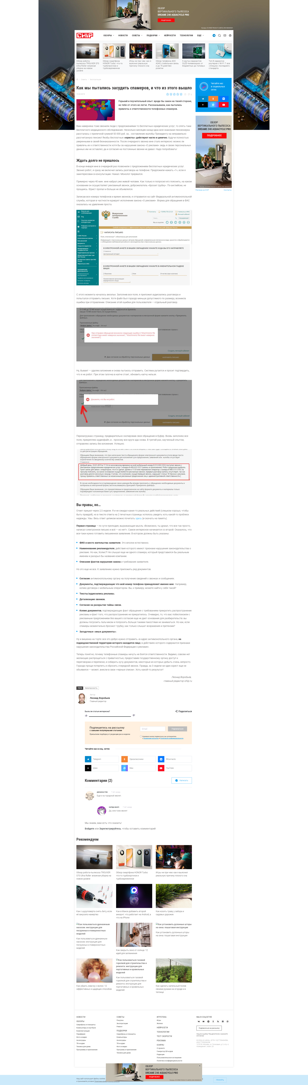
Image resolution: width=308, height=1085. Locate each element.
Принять (220, 1080)
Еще (199, 35)
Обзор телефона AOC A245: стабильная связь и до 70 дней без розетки (167, 64)
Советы (136, 35)
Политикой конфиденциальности (171, 738)
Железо (160, 1023)
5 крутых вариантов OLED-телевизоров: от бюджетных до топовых (193, 63)
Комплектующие (83, 1031)
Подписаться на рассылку (209, 1028)
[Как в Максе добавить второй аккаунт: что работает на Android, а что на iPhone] (134, 896)
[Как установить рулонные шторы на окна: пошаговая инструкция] (174, 926)
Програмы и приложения (126, 1050)
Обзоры (107, 35)
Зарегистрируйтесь (110, 828)
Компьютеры (122, 1037)
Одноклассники (136, 759)
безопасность (91, 688)
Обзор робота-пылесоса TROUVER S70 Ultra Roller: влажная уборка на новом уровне (87, 66)
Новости (123, 35)
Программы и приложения (86, 1050)
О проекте (161, 1048)
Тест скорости (164, 1036)
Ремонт (119, 1027)
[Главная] (77, 79)
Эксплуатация (122, 1023)
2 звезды (171, 94)
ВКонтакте (171, 759)
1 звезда (167, 94)
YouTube (170, 768)
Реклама (161, 1040)
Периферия (80, 1034)
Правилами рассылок (151, 738)
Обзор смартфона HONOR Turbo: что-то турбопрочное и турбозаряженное (113, 64)
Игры (159, 1020)
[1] (86, 715)
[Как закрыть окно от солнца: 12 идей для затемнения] (134, 935)
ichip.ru (160, 1045)
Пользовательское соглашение (169, 1058)
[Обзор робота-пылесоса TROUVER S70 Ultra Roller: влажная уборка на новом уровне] (94, 857)
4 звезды (177, 94)
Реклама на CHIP (202, 190)
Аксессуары (81, 1040)
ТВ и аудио (80, 1043)
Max (131, 768)
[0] (133, 715)
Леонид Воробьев (100, 698)
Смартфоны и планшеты (86, 1025)
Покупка (120, 1020)
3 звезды (174, 94)
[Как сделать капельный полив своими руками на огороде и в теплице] (174, 970)
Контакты (228, 190)
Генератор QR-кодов (165, 1051)
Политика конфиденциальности (169, 1061)
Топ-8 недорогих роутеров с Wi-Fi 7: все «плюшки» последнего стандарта (219, 64)
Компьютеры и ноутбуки (86, 1028)
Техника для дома (83, 1046)
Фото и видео (81, 1037)
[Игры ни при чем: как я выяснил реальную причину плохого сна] (174, 857)
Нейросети (170, 35)
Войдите (89, 828)
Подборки (152, 35)
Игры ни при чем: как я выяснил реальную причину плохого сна (140, 63)
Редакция (160, 1054)
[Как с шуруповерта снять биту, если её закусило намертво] (94, 896)
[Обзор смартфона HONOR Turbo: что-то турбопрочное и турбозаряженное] (134, 857)
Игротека (161, 1017)
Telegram (97, 759)
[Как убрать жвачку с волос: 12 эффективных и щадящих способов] (94, 970)
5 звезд (181, 94)
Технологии (186, 35)
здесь (138, 518)
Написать (184, 780)
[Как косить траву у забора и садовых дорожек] (174, 896)
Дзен (95, 768)
